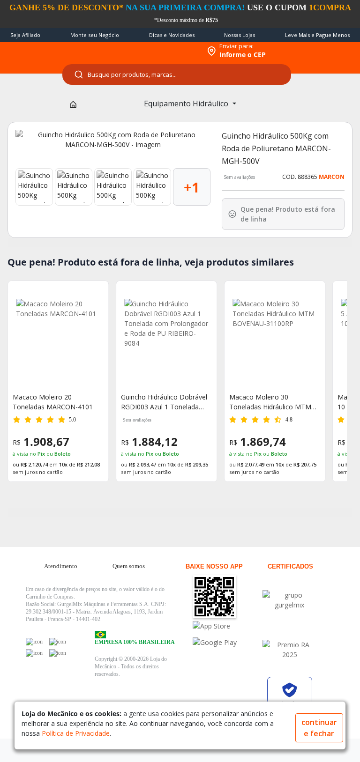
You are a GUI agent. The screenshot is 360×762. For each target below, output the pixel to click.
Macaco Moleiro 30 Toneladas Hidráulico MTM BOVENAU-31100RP (270, 402)
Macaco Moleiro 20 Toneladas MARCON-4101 (53, 401)
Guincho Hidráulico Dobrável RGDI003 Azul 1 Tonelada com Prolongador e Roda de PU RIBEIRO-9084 (164, 402)
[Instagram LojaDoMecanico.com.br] (34, 653)
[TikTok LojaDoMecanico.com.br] (57, 653)
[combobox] (176, 74)
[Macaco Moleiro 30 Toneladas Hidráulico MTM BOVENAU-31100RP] (274, 341)
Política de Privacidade (76, 733)
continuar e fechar (319, 728)
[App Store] (226, 626)
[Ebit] (289, 600)
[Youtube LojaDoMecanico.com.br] (57, 641)
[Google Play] (226, 642)
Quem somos (128, 566)
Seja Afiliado (25, 34)
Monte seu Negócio (94, 34)
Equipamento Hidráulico (187, 103)
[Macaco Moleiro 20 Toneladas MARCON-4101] (58, 341)
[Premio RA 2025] (289, 649)
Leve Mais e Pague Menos (317, 34)
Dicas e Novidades (172, 34)
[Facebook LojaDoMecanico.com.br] (34, 641)
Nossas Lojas (239, 34)
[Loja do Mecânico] (140, 51)
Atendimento (60, 566)
